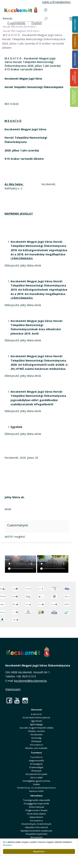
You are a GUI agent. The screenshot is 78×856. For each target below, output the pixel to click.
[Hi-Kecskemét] (67, 589)
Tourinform (36, 757)
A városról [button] (36, 714)
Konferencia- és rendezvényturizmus (36, 787)
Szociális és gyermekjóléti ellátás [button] (36, 727)
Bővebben (7, 845)
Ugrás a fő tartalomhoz (56, 2)
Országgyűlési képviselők (36, 803)
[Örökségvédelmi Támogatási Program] (28, 597)
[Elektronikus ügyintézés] (41, 589)
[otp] (41, 612)
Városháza (36, 795)
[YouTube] (17, 700)
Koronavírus (36, 744)
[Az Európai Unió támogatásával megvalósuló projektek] (54, 589)
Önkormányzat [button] (36, 806)
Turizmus (36, 752)
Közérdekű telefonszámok (36, 717)
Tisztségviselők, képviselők (36, 800)
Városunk (36, 709)
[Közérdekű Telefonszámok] (15, 589)
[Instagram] (25, 700)
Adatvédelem (36, 817)
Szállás (36, 784)
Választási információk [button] (36, 827)
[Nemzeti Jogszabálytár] (41, 597)
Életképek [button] (36, 741)
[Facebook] (9, 700)
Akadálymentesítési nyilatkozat (36, 830)
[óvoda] (28, 612)
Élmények (36, 770)
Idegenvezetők (36, 760)
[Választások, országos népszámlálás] (54, 597)
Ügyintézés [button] (36, 720)
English (36, 23)
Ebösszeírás (36, 837)
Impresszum (12, 689)
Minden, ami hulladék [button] (36, 748)
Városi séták (36, 777)
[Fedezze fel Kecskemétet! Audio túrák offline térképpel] (15, 604)
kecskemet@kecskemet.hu (30, 680)
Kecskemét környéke (36, 774)
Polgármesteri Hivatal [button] (36, 810)
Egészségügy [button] (36, 724)
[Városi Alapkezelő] (67, 604)
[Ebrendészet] (54, 604)
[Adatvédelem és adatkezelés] (28, 589)
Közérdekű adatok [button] (36, 813)
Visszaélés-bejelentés (36, 833)
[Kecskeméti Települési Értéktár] (28, 604)
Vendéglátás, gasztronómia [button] (36, 780)
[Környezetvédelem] (15, 612)
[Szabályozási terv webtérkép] (67, 597)
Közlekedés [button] (36, 734)
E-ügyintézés (16, 23)
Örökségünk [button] (36, 763)
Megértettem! (39, 851)
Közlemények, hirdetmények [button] (36, 823)
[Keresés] (46, 19)
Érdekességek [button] (36, 767)
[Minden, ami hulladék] (15, 597)
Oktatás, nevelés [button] (36, 731)
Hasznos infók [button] (36, 791)
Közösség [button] (36, 737)
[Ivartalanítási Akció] (15, 620)
